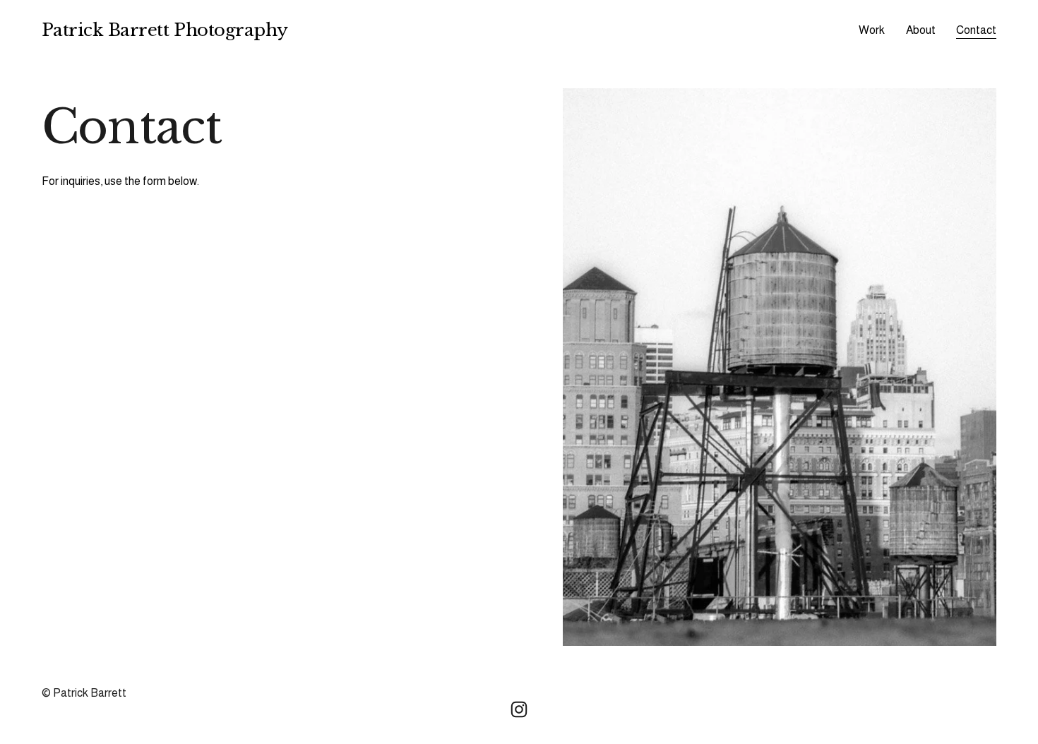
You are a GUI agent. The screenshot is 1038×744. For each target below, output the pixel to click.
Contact (976, 30)
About (921, 30)
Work (872, 30)
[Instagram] (519, 709)
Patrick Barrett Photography (165, 30)
